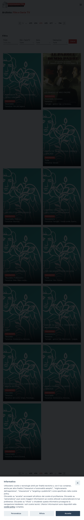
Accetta (68, 513)
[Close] (77, 482)
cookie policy (9, 507)
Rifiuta (42, 513)
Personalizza (16, 513)
